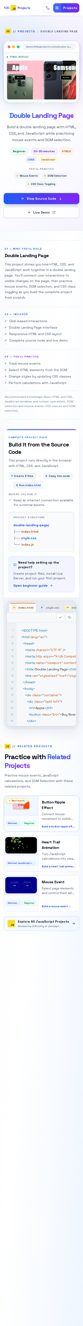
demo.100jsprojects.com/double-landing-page (50, 46)
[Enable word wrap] (60, 617)
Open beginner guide (30, 585)
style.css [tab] (50, 607)
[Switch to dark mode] (47, 7)
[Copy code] (69, 617)
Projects (26, 31)
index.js (27, 544)
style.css (28, 538)
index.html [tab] (23, 607)
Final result (19, 56)
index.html (30, 531)
